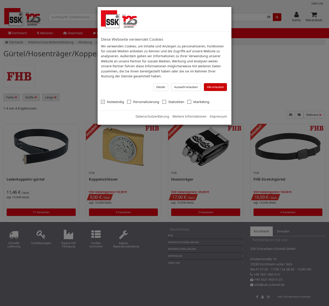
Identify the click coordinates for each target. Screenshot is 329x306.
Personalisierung (146, 101)
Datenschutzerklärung (152, 116)
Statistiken (176, 101)
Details (160, 87)
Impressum (218, 116)
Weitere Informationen (189, 116)
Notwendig (115, 101)
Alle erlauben (215, 87)
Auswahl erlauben (186, 87)
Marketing (201, 101)
